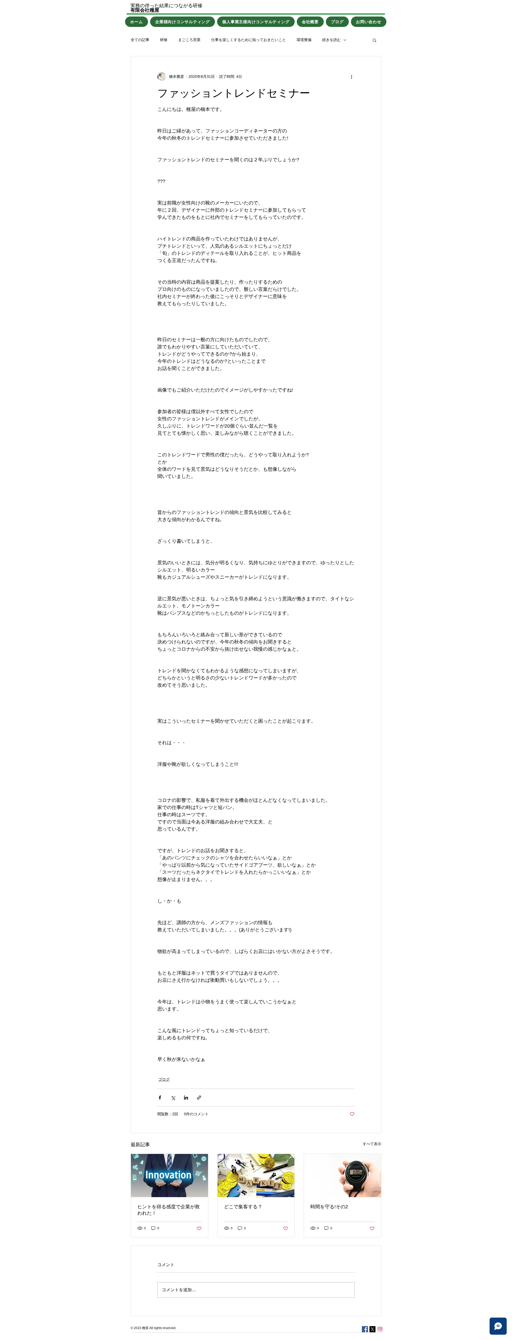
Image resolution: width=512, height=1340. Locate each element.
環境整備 (304, 40)
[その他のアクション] (351, 76)
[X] (372, 1329)
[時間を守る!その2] (342, 1175)
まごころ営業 (189, 40)
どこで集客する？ (243, 1206)
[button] (374, 40)
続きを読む (331, 40)
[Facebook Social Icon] (365, 1329)
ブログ (164, 1079)
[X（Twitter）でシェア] (172, 1097)
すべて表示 (372, 1144)
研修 (163, 40)
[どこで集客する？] (256, 1175)
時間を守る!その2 (329, 1206)
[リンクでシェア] (199, 1097)
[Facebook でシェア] (159, 1097)
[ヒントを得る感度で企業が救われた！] (169, 1175)
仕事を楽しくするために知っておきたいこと (248, 40)
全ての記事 (140, 40)
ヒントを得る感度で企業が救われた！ (168, 1210)
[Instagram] (380, 1329)
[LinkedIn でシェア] (186, 1097)
